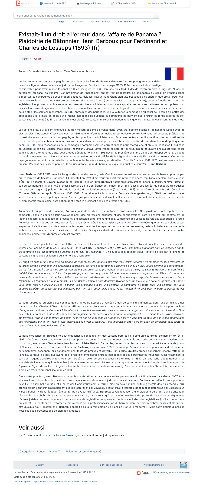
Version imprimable (154, 464)
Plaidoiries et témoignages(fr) (83, 451)
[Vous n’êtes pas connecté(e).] (175, 16)
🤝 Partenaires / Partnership (162, 3)
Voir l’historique (126, 21)
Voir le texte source (100, 21)
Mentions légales (22, 481)
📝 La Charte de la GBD (123, 3)
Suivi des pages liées (111, 464)
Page (61, 21)
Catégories (26, 451)
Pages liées (72, 464)
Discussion (77, 21)
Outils (39, 464)
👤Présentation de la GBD (52, 3)
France (25, 59)
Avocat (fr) (55, 451)
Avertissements (89, 481)
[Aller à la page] (156, 16)
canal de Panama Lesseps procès (65, 435)
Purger (145, 21)
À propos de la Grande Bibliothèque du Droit (56, 481)
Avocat (36, 59)
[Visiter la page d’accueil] (22, 4)
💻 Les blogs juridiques (89, 3)
